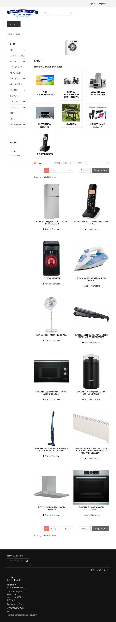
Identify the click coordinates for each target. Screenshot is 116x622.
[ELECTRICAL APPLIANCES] (97, 80)
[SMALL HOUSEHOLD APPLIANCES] (71, 80)
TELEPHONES (45, 154)
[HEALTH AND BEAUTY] (97, 113)
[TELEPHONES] (44, 143)
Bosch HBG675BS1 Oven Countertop (91, 508)
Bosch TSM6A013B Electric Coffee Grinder (91, 393)
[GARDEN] (71, 113)
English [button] (102, 4)
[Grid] (36, 162)
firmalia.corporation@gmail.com (22, 615)
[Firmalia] (22, 13)
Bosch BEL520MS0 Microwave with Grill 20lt (51, 393)
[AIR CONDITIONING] (44, 80)
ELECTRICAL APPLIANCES (97, 93)
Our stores (16, 155)
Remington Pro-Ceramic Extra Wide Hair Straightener (91, 336)
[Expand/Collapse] (24, 53)
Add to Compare (52, 229)
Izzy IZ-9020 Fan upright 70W (51, 335)
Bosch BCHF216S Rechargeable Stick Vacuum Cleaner (51, 449)
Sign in (92, 4)
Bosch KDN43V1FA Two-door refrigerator (51, 222)
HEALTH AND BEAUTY (97, 125)
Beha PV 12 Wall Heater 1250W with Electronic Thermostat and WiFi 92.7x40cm (91, 450)
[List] (40, 162)
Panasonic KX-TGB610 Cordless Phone (91, 222)
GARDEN (71, 124)
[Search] (71, 13)
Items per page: (60, 163)
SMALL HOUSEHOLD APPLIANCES (71, 94)
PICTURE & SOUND (44, 125)
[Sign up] (26, 560)
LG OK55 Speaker (51, 278)
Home (13, 142)
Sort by (79, 163)
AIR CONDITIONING (45, 93)
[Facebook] (107, 570)
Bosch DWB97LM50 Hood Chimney (51, 508)
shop (14, 24)
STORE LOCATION (15, 608)
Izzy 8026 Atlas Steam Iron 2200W (91, 279)
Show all (85, 170)
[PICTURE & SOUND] (44, 113)
